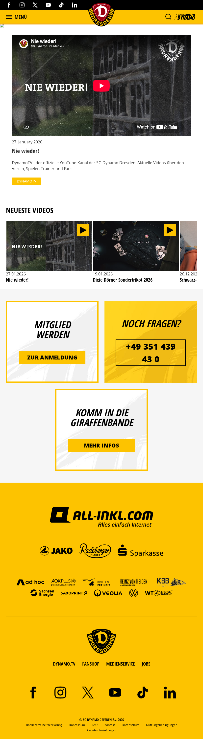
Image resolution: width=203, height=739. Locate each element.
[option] (49, 255)
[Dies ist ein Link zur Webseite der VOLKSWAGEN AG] (133, 592)
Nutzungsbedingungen (161, 725)
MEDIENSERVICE (120, 663)
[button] (168, 17)
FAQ (95, 725)
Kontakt (109, 725)
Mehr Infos (101, 445)
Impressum (77, 725)
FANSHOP (90, 663)
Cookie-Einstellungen (101, 730)
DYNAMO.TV (64, 663)
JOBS (146, 663)
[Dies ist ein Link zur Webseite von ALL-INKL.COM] (102, 516)
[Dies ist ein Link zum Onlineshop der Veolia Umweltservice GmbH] (108, 592)
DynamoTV (26, 181)
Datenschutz (130, 725)
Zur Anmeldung (52, 357)
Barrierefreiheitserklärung (44, 725)
